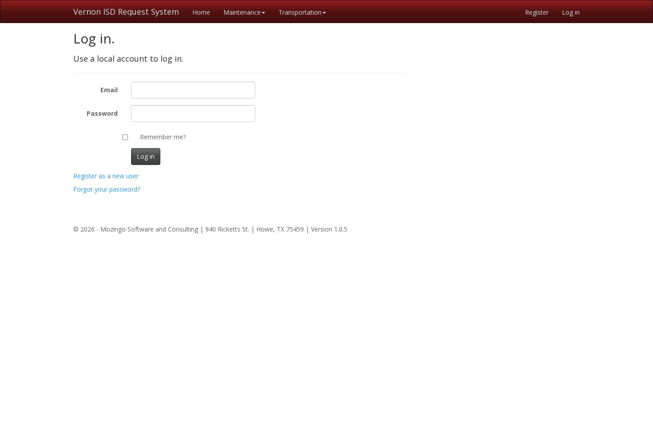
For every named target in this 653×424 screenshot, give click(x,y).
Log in (571, 12)
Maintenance (242, 12)
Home (201, 12)
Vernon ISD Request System (126, 11)
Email (109, 90)
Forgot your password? (106, 189)
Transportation (300, 12)
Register (537, 12)
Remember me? (163, 137)
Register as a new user (106, 176)
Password (102, 113)
